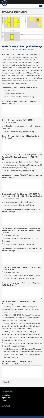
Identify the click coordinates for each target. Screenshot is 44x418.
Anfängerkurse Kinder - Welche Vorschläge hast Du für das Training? (22, 176)
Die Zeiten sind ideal (11, 199)
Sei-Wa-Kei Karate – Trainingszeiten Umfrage (22, 46)
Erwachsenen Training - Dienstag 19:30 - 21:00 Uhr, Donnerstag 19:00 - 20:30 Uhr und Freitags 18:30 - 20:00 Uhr (21, 230)
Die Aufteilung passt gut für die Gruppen (18, 202)
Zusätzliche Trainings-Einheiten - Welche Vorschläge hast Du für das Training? (17, 363)
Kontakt (4, 400)
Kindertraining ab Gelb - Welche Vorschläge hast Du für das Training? (21, 211)
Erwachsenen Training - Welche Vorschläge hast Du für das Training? (22, 250)
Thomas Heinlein (28, 49)
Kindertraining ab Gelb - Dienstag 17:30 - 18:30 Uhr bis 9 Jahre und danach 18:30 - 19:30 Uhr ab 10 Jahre (22, 195)
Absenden (6, 382)
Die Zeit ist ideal (10, 91)
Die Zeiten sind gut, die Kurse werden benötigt (21, 162)
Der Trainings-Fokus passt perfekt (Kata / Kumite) (22, 275)
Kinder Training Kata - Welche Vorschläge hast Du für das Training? (21, 102)
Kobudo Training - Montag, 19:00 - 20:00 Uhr (18, 120)
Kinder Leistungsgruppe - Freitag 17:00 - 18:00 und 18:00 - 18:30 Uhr (21, 268)
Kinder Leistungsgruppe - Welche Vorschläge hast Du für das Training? (21, 284)
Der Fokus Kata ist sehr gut (14, 94)
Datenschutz (6, 395)
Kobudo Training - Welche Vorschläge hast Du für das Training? (21, 137)
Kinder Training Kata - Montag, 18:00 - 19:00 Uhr (20, 88)
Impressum (6, 398)
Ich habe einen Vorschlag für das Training (19, 97)
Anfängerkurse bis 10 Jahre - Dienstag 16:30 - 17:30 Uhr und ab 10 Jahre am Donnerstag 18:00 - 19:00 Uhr (22, 157)
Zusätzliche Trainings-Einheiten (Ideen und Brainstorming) (18, 303)
